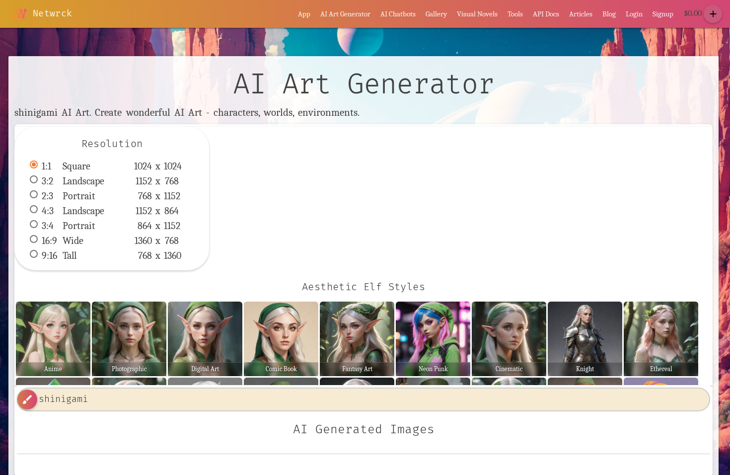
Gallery (436, 13)
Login (634, 13)
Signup (663, 13)
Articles (580, 13)
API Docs (546, 13)
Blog (609, 13)
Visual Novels (477, 13)
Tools (515, 13)
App (304, 13)
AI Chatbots (398, 13)
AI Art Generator (345, 13)
